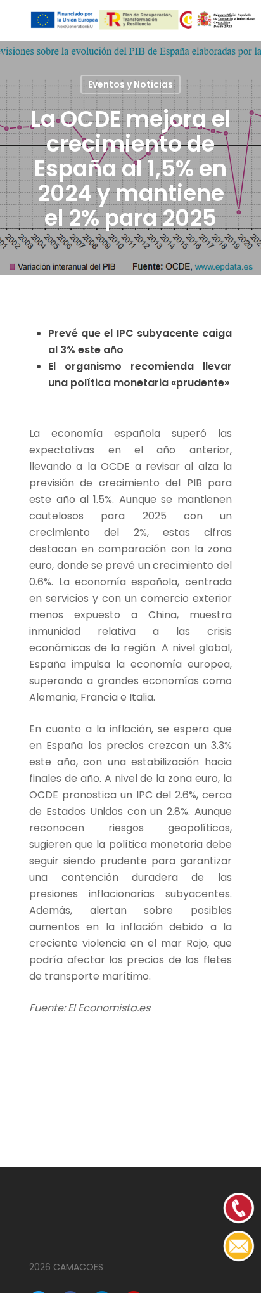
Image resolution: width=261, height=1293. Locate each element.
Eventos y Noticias (130, 84)
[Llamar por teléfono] (239, 1259)
